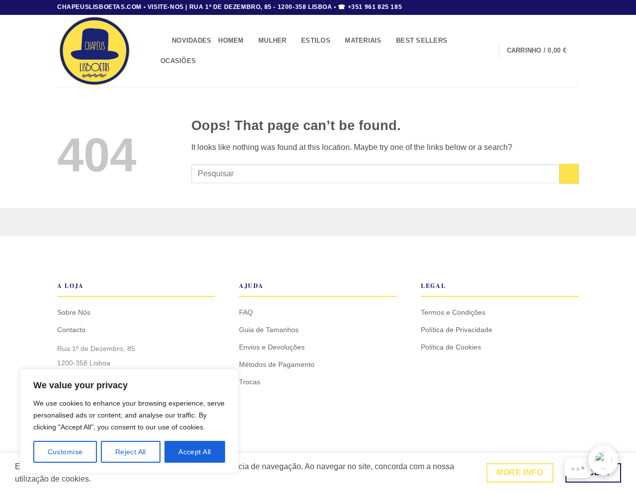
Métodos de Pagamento (277, 364)
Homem (230, 40)
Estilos (315, 40)
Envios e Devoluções (272, 347)
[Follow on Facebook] (555, 7)
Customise (65, 452)
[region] (129, 421)
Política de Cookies (451, 347)
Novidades (191, 40)
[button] (161, 41)
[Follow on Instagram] (564, 7)
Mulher (272, 40)
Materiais (363, 40)
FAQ (246, 312)
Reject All (130, 452)
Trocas (249, 382)
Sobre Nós (73, 312)
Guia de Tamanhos (269, 330)
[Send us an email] (574, 7)
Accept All (194, 452)
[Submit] (569, 173)
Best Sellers (421, 40)
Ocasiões (178, 61)
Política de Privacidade (456, 330)
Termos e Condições (453, 312)
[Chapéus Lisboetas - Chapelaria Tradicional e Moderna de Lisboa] (99, 51)
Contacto (71, 330)
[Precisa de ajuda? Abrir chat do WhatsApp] (603, 460)
